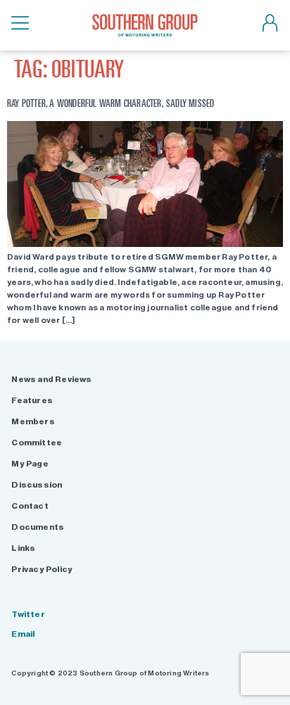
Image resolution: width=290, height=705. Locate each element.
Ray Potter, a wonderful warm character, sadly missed (110, 103)
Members (32, 421)
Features (32, 400)
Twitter (27, 614)
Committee (36, 442)
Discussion (36, 485)
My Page (29, 464)
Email (22, 634)
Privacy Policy (41, 569)
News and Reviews (51, 379)
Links (23, 548)
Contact (29, 506)
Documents (37, 527)
